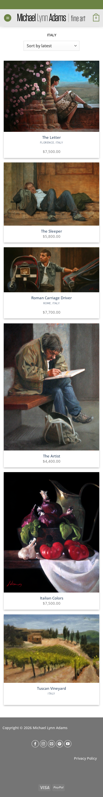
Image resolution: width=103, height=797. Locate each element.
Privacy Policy (85, 758)
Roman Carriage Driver (51, 298)
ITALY (51, 693)
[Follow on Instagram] (43, 743)
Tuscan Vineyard (51, 688)
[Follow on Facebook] (35, 743)
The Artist (51, 456)
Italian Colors (51, 598)
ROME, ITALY (51, 303)
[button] (7, 18)
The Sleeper (51, 231)
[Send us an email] (51, 743)
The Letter (51, 137)
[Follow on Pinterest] (60, 743)
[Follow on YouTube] (68, 743)
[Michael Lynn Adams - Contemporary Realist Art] (51, 18)
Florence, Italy (51, 142)
